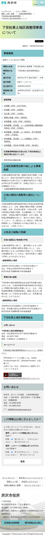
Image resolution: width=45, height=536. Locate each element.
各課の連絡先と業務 (12, 485)
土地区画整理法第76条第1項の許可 (18, 189)
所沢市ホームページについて (31, 478)
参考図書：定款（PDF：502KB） (18, 121)
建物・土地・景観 (7, 14)
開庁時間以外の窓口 (33, 523)
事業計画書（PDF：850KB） (16, 118)
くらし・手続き (21, 11)
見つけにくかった (27, 455)
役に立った (19, 439)
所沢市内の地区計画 (12, 160)
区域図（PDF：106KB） (14, 110)
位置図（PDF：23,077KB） (15, 106)
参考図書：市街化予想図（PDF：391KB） (21, 145)
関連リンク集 (12, 482)
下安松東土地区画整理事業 (11, 16)
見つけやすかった (22, 452)
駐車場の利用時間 (11, 523)
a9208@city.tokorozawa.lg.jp (19, 410)
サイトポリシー (8, 478)
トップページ (6, 11)
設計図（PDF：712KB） (14, 114)
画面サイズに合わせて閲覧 (14, 60)
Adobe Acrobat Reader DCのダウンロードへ (21, 378)
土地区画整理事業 (25, 14)
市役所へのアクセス (29, 482)
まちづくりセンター (32, 485)
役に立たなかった (22, 442)
